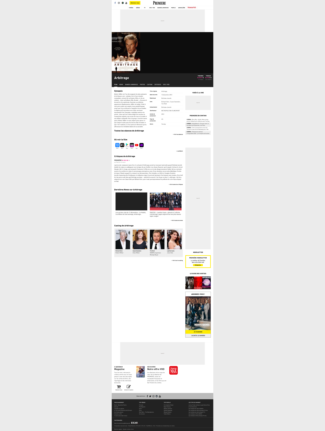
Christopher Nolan (168, 405)
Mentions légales (118, 429)
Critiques (157, 84)
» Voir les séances (178, 134)
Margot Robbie (167, 412)
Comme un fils (118, 414)
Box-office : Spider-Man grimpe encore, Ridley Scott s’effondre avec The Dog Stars (198, 121)
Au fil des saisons (118, 412)
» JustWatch (179, 151)
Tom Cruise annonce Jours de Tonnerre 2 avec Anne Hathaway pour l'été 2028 (197, 129)
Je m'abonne (198, 332)
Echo (140, 410)
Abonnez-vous (135, 3)
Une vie (116, 406)
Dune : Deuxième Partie (120, 405)
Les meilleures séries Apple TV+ (197, 412)
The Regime (142, 406)
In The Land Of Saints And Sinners (123, 410)
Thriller (163, 124)
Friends (141, 405)
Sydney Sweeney (168, 410)
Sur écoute (142, 414)
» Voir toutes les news (177, 220)
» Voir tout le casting (177, 260)
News (121, 84)
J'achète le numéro (198, 335)
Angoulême (181, 7)
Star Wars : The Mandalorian (146, 412)
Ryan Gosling (167, 406)
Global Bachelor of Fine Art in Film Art (136, 425)
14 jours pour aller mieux (120, 415)
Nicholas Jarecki (166, 98)
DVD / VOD (152, 7)
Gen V (140, 408)
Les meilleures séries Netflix (196, 408)
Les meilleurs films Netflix (195, 414)
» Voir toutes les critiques (176, 184)
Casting (149, 84)
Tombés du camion (119, 408)
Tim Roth (164, 104)
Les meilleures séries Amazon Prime (198, 410)
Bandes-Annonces (163, 7)
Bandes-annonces (131, 84)
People (173, 7)
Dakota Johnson (168, 408)
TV (144, 7)
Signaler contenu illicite (128, 429)
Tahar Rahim (167, 414)
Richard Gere (165, 102)
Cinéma (131, 7)
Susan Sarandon (175, 102)
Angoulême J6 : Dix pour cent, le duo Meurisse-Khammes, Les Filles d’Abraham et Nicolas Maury (198, 125)
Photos (142, 84)
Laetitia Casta (170, 251)
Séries (138, 7)
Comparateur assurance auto (120, 425)
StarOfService (149, 425)
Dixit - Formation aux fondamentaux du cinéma (164, 425)
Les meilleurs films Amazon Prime (197, 415)
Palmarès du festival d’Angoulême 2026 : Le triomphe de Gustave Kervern (198, 133)
